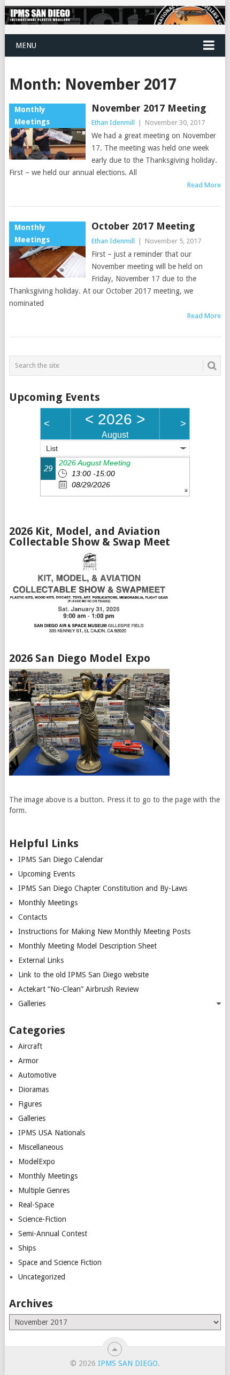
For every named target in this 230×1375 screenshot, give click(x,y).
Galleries (31, 1003)
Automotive (37, 1075)
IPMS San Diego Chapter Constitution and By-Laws (102, 888)
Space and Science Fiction (60, 1262)
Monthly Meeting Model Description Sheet (87, 946)
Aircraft (30, 1046)
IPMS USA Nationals (51, 1132)
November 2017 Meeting (148, 108)
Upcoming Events (46, 874)
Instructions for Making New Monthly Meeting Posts (104, 931)
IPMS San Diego (128, 1363)
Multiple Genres (44, 1190)
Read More (204, 185)
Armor (28, 1060)
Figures (30, 1104)
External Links (41, 960)
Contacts (32, 917)
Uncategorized (41, 1277)
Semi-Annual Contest (52, 1233)
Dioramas (33, 1089)
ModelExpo (36, 1161)
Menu (26, 45)
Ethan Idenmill (113, 122)
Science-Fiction (42, 1219)
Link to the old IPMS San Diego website (83, 974)
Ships (27, 1248)
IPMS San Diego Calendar (60, 859)
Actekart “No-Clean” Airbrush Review (78, 989)
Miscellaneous (40, 1147)
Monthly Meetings (48, 902)
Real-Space (36, 1204)
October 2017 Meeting (143, 226)
